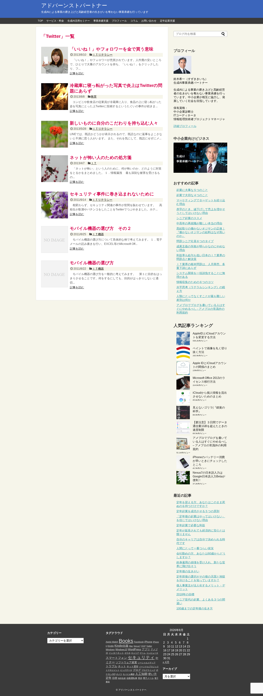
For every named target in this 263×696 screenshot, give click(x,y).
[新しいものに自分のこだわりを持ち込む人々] (54, 134)
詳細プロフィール (185, 126)
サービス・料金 (55, 20)
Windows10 (121, 649)
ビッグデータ (126, 670)
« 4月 (166, 662)
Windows (110, 649)
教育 (94, 96)
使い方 (152, 673)
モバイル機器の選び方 (92, 262)
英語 (140, 678)
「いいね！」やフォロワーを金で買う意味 (111, 49)
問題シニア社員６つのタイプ (195, 241)
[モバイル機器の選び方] (54, 274)
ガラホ (127, 653)
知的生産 (122, 678)
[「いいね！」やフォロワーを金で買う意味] (54, 60)
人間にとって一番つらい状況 (195, 548)
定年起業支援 (167, 20)
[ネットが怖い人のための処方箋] (54, 168)
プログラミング (148, 670)
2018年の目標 (185, 594)
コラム (134, 20)
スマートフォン (116, 658)
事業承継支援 (100, 20)
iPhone (148, 641)
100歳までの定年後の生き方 (194, 608)
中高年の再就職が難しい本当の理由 (199, 223)
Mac (131, 646)
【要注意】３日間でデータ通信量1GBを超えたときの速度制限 (210, 426)
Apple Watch (112, 642)
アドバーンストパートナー (74, 5)
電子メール (148, 678)
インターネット (116, 653)
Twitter (149, 646)
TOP (40, 20)
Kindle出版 (121, 645)
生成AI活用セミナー (78, 20)
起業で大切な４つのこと (192, 195)
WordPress (134, 649)
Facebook (139, 642)
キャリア (135, 653)
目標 (114, 678)
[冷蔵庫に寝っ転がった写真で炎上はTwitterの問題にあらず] (54, 96)
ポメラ (119, 674)
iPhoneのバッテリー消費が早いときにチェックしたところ (210, 461)
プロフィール (119, 20)
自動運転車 (131, 678)
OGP (143, 646)
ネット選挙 (132, 666)
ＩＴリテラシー (102, 54)
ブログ (137, 670)
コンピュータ (152, 653)
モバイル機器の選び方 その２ (100, 228)
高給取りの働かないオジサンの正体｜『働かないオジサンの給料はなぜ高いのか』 (200, 232)
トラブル (111, 666)
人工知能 (141, 674)
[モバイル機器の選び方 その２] (54, 239)
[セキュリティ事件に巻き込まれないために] (54, 205)
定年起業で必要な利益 (190, 525)
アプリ (146, 649)
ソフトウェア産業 (126, 662)
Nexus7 (137, 646)
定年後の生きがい (187, 571)
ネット (122, 666)
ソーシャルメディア (146, 663)
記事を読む (77, 73)
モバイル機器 (129, 674)
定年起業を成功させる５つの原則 (197, 511)
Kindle (111, 646)
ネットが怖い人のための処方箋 (101, 157)
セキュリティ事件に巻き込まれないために (112, 193)
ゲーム (143, 653)
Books (126, 641)
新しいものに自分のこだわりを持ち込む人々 (114, 123)
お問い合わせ (148, 20)
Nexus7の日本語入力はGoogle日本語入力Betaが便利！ (209, 476)
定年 (108, 677)
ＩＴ (94, 163)
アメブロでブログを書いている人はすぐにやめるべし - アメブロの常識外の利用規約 (200, 309)
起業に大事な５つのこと (192, 189)
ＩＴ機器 (98, 234)
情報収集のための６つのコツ (195, 282)
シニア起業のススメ (189, 218)
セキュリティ (141, 657)
